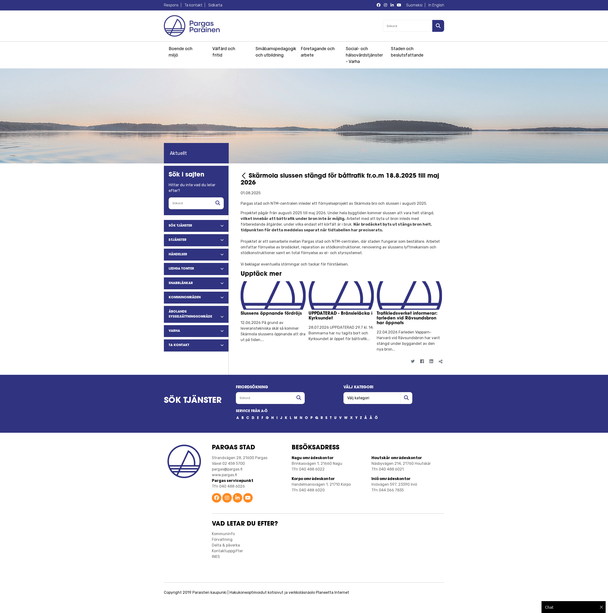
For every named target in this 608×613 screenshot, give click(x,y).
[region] (574, 607)
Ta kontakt (193, 5)
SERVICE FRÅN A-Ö (251, 411)
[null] (245, 176)
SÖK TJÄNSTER (193, 401)
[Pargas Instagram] (385, 5)
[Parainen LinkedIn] (237, 498)
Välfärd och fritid (223, 52)
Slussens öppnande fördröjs (271, 314)
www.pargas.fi (224, 475)
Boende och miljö (180, 52)
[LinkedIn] (431, 361)
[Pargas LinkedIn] (392, 5)
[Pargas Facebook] (378, 5)
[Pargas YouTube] (399, 5)
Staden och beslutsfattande (407, 52)
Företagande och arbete (318, 52)
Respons (171, 5)
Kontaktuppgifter (227, 551)
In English (436, 5)
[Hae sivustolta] (218, 203)
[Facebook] (422, 361)
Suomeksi (414, 5)
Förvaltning (222, 539)
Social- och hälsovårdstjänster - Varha (364, 55)
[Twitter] (412, 361)
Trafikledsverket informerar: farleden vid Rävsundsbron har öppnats (407, 318)
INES (216, 556)
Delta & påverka (226, 545)
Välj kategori (358, 387)
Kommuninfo (223, 534)
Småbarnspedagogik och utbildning (275, 52)
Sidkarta (215, 5)
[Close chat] (601, 607)
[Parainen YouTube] (248, 498)
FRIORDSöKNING (252, 387)
